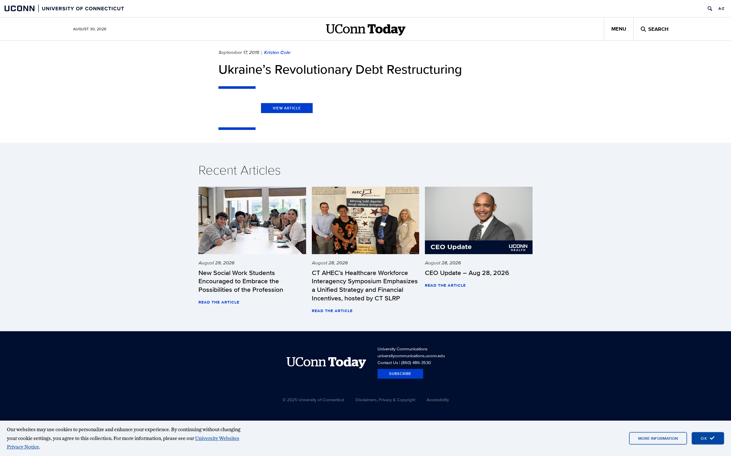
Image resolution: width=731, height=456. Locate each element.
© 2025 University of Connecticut (313, 400)
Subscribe (400, 373)
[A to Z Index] (721, 8)
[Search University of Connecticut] (709, 8)
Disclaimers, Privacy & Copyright (385, 400)
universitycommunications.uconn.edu (411, 356)
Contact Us (387, 362)
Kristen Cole (277, 52)
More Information (658, 438)
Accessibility (438, 400)
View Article (287, 108)
